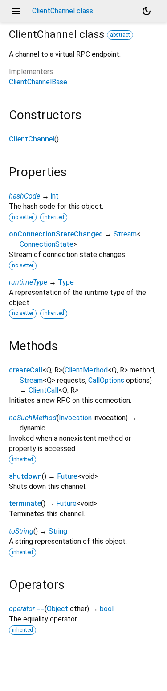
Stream (125, 234)
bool (107, 608)
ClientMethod (86, 370)
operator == (27, 608)
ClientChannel (31, 139)
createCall (25, 370)
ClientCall (43, 390)
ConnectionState (46, 244)
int (55, 196)
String (58, 531)
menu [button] (16, 11)
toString (21, 531)
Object (57, 608)
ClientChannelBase (38, 82)
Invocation (75, 418)
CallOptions (106, 380)
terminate (25, 503)
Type (66, 282)
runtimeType (28, 282)
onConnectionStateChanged (56, 234)
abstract (120, 35)
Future (67, 476)
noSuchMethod (33, 418)
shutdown (25, 476)
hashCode (24, 196)
